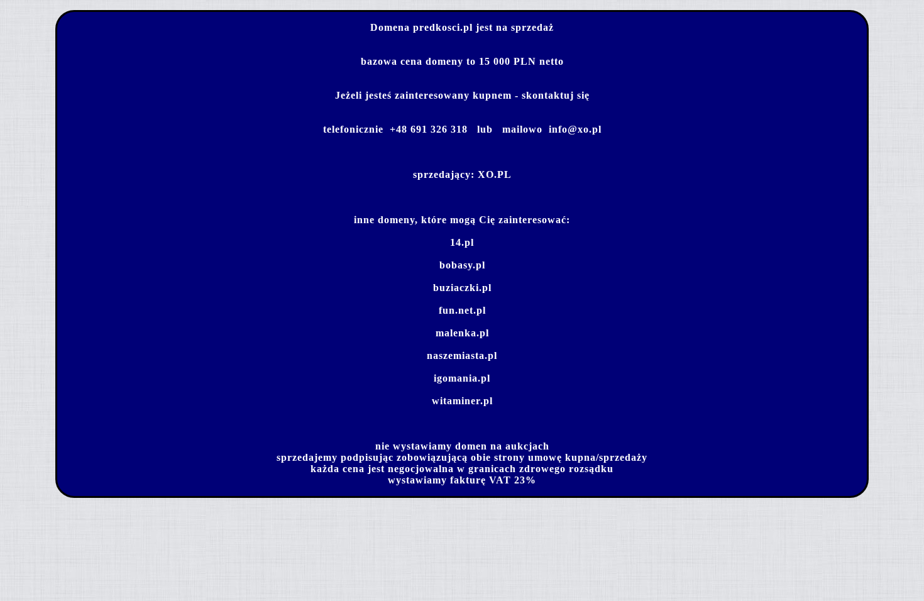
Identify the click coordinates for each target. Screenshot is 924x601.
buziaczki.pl (462, 287)
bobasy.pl (462, 265)
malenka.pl (462, 333)
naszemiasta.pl (462, 355)
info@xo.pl (575, 129)
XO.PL (495, 174)
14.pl (462, 242)
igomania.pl (462, 378)
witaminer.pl (462, 400)
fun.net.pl (462, 310)
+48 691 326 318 (429, 129)
